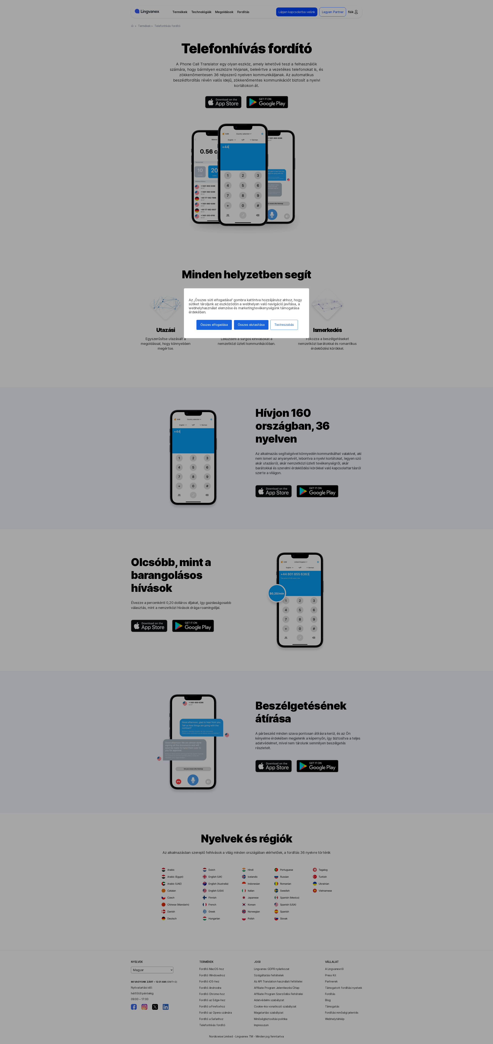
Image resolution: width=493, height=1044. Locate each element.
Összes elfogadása (214, 325)
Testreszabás (284, 325)
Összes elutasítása (251, 325)
